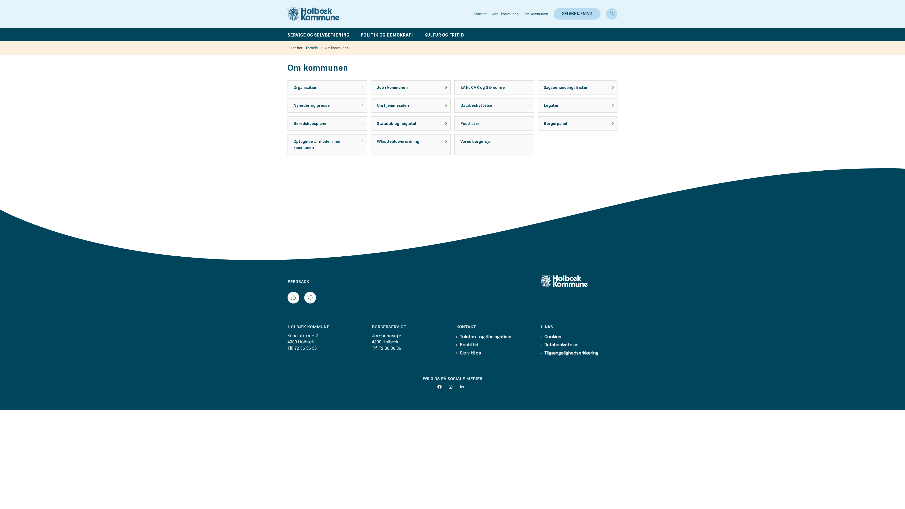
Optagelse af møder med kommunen (316, 144)
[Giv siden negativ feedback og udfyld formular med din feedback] (310, 298)
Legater (551, 105)
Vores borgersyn (476, 141)
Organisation (305, 87)
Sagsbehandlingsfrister (566, 87)
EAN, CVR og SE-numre (482, 87)
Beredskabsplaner (310, 123)
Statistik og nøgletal (396, 123)
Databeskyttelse (476, 105)
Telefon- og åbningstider (486, 337)
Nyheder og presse (311, 105)
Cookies (552, 337)
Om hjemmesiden (393, 105)
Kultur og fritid (444, 35)
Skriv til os (470, 353)
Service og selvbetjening (318, 35)
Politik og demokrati (387, 35)
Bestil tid (469, 345)
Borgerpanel (555, 123)
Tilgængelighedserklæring (571, 353)
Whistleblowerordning (398, 141)
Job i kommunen (392, 87)
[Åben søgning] (611, 14)
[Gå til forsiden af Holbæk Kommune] (379, 14)
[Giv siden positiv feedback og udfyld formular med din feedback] (293, 298)
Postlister (469, 123)
